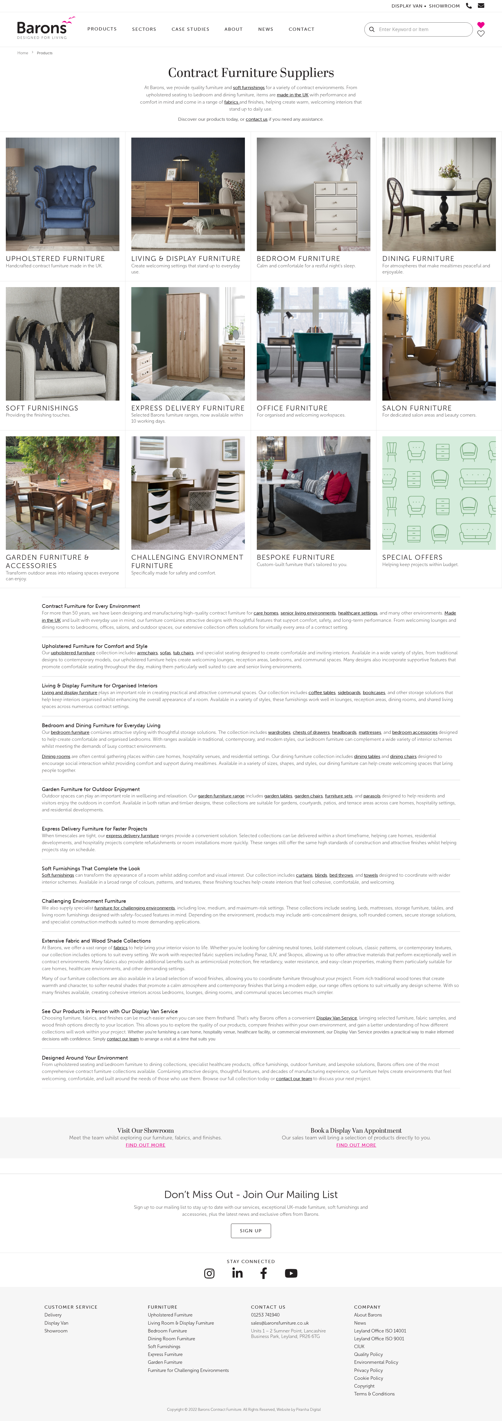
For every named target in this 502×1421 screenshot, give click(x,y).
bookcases (374, 692)
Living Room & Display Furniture (181, 1323)
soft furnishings (249, 87)
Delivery (53, 1314)
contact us (257, 119)
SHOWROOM (444, 6)
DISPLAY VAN (407, 6)
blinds (321, 875)
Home (23, 53)
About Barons (368, 1314)
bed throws (341, 875)
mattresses (370, 732)
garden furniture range (221, 796)
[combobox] (418, 29)
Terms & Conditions (374, 1393)
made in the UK (293, 95)
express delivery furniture (132, 835)
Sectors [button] (144, 29)
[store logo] (46, 29)
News (266, 29)
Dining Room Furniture (171, 1338)
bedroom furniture (70, 732)
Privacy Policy (368, 1370)
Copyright (364, 1386)
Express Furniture (165, 1354)
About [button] (234, 29)
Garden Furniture (165, 1362)
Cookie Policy (368, 1378)
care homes (266, 613)
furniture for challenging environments (134, 908)
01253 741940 (265, 1314)
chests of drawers (311, 732)
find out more (146, 1145)
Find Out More (356, 1145)
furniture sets (338, 796)
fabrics (231, 102)
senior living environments (308, 613)
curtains (304, 875)
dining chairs (403, 756)
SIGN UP (251, 1230)
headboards (344, 732)
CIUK (359, 1346)
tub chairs (183, 652)
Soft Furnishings (164, 1346)
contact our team (123, 1039)
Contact (302, 29)
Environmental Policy (376, 1362)
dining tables (367, 756)
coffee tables (322, 692)
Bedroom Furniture (167, 1330)
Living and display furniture (69, 692)
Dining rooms (56, 756)
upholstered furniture (73, 652)
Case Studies (191, 29)
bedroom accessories (415, 732)
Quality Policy (368, 1354)
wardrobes (279, 732)
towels (371, 875)
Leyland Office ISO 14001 (380, 1330)
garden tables (278, 796)
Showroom (56, 1330)
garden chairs (309, 796)
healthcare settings (357, 613)
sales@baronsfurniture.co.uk (280, 1323)
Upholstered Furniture (170, 1314)
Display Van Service (336, 1018)
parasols (372, 796)
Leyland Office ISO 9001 (379, 1338)
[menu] (220, 29)
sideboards (349, 692)
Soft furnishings (58, 875)
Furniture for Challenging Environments (188, 1370)
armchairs (147, 652)
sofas (165, 652)
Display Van (56, 1323)
